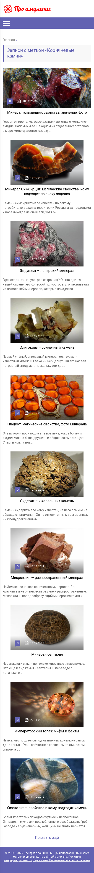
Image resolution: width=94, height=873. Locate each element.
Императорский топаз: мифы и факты (47, 731)
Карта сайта (41, 860)
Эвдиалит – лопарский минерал (47, 271)
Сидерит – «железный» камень (47, 501)
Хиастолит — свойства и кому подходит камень (47, 808)
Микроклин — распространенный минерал (47, 578)
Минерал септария (47, 654)
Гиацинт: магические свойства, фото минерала (47, 424)
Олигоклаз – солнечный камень (47, 347)
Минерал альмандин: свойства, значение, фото (47, 112)
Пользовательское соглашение (69, 860)
